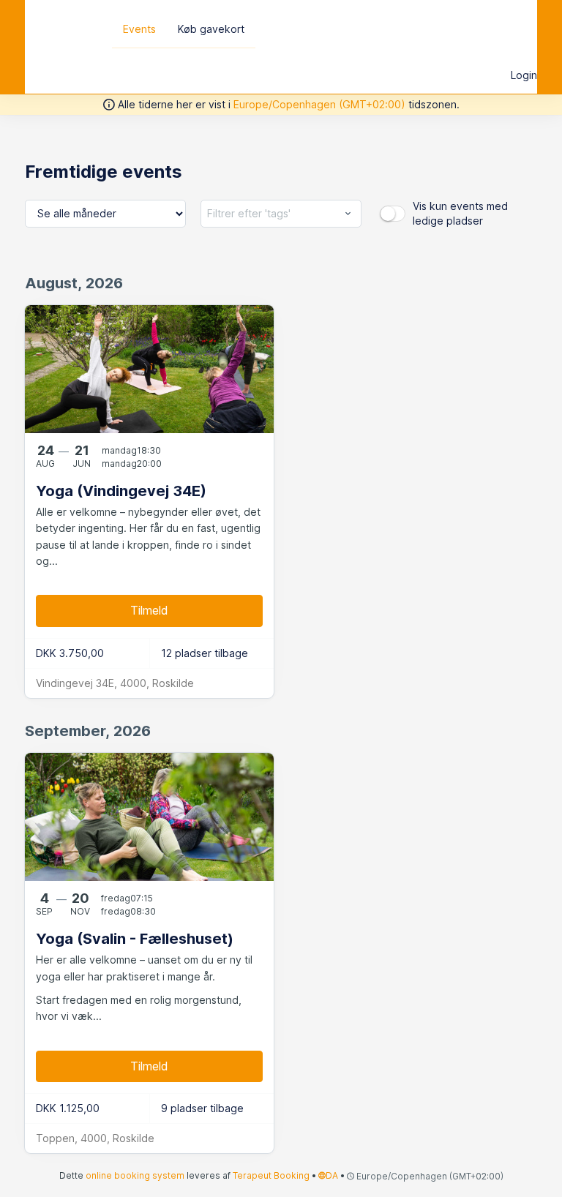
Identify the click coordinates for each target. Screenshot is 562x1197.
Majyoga (63, 28)
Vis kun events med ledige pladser (460, 213)
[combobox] (281, 214)
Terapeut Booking (271, 1175)
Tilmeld (149, 610)
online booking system (135, 1175)
